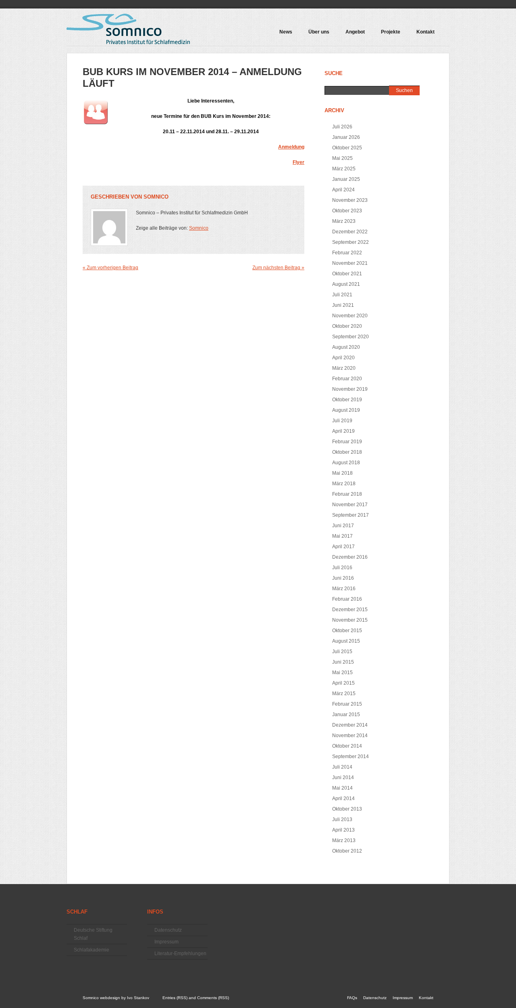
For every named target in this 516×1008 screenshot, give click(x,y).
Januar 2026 (346, 137)
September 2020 (350, 336)
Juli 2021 (342, 295)
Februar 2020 (347, 378)
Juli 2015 (342, 651)
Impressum (166, 942)
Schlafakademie (91, 950)
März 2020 (344, 368)
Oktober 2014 (347, 746)
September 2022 (350, 242)
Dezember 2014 (350, 725)
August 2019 (346, 410)
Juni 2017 (343, 525)
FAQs (352, 997)
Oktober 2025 (347, 148)
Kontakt (425, 32)
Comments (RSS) (213, 997)
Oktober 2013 (347, 809)
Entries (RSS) (174, 997)
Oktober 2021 (347, 274)
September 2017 (350, 515)
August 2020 (346, 347)
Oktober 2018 (347, 452)
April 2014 (343, 798)
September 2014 (350, 756)
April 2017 (343, 546)
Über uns (318, 32)
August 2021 (346, 284)
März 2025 (344, 169)
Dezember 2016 (350, 557)
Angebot (351, 34)
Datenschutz (168, 930)
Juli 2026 (342, 127)
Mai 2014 (342, 788)
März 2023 (344, 221)
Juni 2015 (343, 662)
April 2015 (343, 683)
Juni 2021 (343, 305)
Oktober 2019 (347, 399)
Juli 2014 (342, 767)
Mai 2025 (342, 158)
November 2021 (350, 263)
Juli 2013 (342, 819)
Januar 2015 (346, 714)
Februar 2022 (347, 253)
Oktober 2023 (347, 211)
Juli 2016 (342, 567)
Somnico (156, 197)
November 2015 (350, 620)
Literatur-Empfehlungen (180, 953)
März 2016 (344, 588)
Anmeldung (291, 147)
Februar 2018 (347, 494)
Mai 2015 (342, 672)
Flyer (298, 162)
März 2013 (344, 840)
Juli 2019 (342, 420)
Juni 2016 (343, 578)
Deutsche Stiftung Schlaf (93, 934)
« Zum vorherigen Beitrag (110, 267)
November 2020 (350, 316)
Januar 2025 (346, 179)
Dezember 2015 (350, 609)
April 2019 (343, 431)
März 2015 (344, 693)
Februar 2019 (347, 441)
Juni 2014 (343, 777)
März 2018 (344, 483)
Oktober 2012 (347, 851)
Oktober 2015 (347, 630)
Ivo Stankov (138, 997)
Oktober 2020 (347, 326)
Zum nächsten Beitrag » (278, 267)
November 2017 (350, 504)
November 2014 (350, 735)
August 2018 (346, 462)
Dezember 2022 (350, 232)
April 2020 (343, 357)
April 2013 (343, 830)
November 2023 (350, 200)
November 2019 (350, 389)
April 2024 (343, 190)
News (285, 32)
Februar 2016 (347, 599)
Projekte (386, 34)
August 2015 (346, 641)
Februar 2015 (347, 704)
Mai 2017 (342, 536)
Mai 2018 (342, 473)
